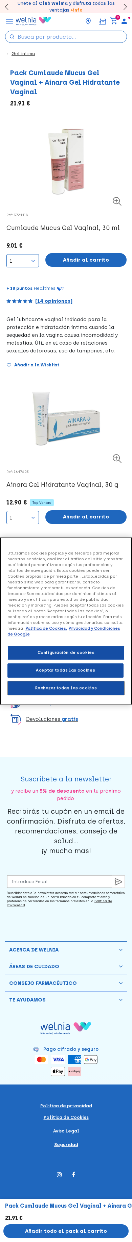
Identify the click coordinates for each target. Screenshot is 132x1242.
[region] (66, 621)
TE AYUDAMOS (27, 1000)
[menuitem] (124, 21)
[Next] (122, 6)
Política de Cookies (66, 1117)
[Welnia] (33, 21)
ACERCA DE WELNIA (34, 950)
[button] (66, 719)
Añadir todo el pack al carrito (66, 1231)
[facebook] (74, 1175)
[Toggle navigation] (9, 21)
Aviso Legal (66, 1130)
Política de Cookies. (46, 628)
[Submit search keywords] (12, 36)
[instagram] (59, 1175)
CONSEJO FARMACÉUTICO (43, 983)
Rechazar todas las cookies (66, 687)
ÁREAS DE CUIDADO (34, 966)
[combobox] (66, 37)
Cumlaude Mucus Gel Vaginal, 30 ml (63, 228)
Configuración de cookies (66, 652)
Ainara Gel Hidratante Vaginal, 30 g (62, 484)
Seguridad (66, 1144)
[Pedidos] (102, 21)
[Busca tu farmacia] (88, 21)
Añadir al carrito (86, 260)
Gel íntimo (23, 53)
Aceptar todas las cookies (65, 670)
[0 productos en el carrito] (113, 21)
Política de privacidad (66, 1105)
